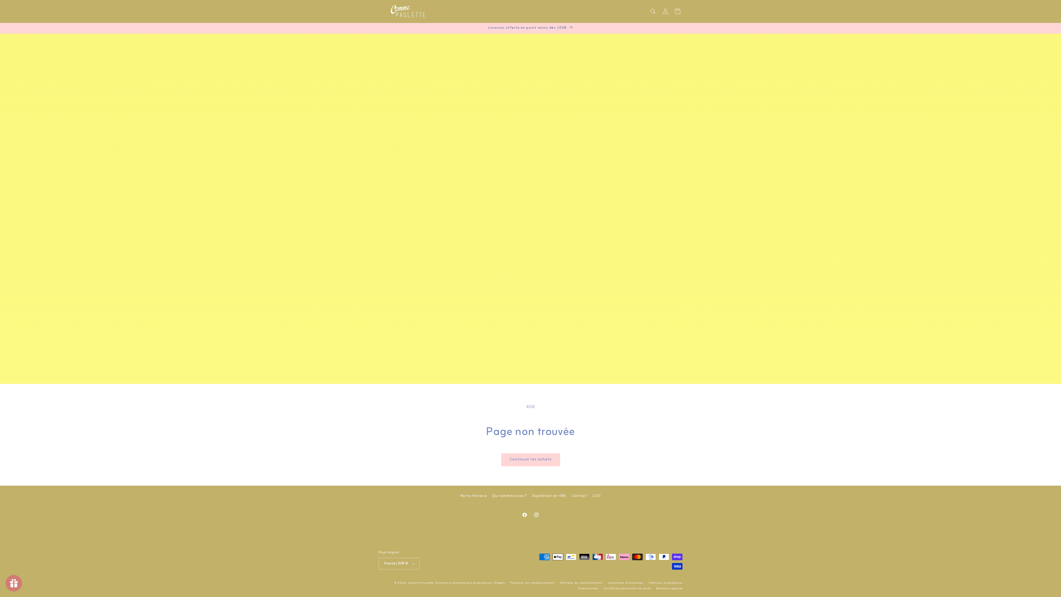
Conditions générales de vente (627, 588)
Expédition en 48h (549, 496)
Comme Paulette (421, 582)
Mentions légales (669, 588)
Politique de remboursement (532, 582)
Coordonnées (588, 588)
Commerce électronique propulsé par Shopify (470, 582)
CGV (596, 496)
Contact (579, 496)
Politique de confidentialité (581, 582)
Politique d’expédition (665, 582)
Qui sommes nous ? (509, 496)
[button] (653, 11)
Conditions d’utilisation (626, 582)
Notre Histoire (474, 496)
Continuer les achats (531, 459)
